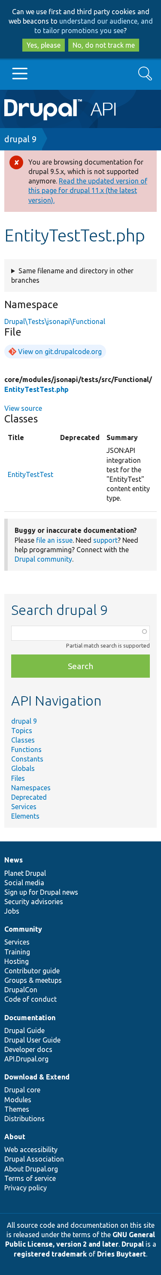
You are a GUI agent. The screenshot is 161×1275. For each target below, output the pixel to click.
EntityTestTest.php (36, 389)
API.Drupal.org (26, 1059)
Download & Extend (37, 1077)
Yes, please (44, 45)
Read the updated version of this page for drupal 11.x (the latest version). (87, 190)
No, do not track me (104, 45)
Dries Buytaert (121, 1254)
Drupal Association (34, 1159)
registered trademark (50, 1254)
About (14, 1136)
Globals (23, 768)
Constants (27, 759)
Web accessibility (31, 1149)
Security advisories (33, 901)
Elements (25, 816)
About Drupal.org (31, 1169)
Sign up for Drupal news (41, 892)
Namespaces (31, 788)
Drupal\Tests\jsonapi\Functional (54, 321)
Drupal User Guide (32, 1040)
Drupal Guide (24, 1030)
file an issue (54, 540)
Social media (24, 883)
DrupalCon (20, 990)
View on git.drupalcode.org (60, 351)
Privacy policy (25, 1188)
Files (18, 778)
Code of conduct (30, 999)
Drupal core (22, 1090)
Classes (23, 740)
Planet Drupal (25, 873)
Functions (26, 749)
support (105, 540)
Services (23, 806)
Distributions (24, 1118)
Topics (21, 730)
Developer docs (28, 1049)
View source (23, 408)
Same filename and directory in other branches (72, 275)
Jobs (11, 911)
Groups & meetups (33, 980)
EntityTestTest (30, 474)
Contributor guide (32, 971)
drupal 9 (20, 139)
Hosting (16, 961)
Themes (16, 1109)
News (13, 860)
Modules (17, 1100)
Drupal (133, 1244)
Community (23, 929)
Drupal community (43, 559)
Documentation (29, 1017)
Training (17, 952)
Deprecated (29, 797)
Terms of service (30, 1178)
